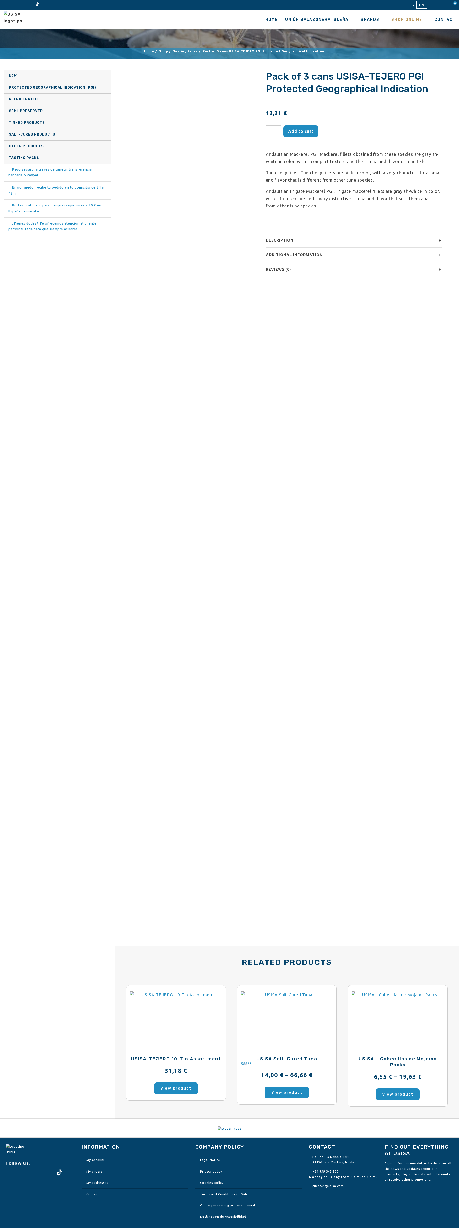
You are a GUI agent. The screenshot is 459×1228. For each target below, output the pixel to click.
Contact (445, 19)
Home (271, 19)
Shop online (406, 19)
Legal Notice (210, 1160)
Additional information (354, 255)
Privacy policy (211, 1171)
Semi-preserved (26, 111)
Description (354, 240)
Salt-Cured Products (32, 134)
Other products (26, 146)
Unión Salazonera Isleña (317, 19)
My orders (94, 1171)
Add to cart (301, 131)
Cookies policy (212, 1182)
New (13, 76)
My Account (95, 1160)
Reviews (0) (354, 269)
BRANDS (370, 19)
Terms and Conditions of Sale (224, 1194)
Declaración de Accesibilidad (223, 1216)
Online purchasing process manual (227, 1205)
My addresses (97, 1182)
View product (175, 1088)
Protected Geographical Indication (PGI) (52, 88)
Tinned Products (27, 123)
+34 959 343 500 (325, 1171)
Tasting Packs (24, 158)
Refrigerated (23, 99)
